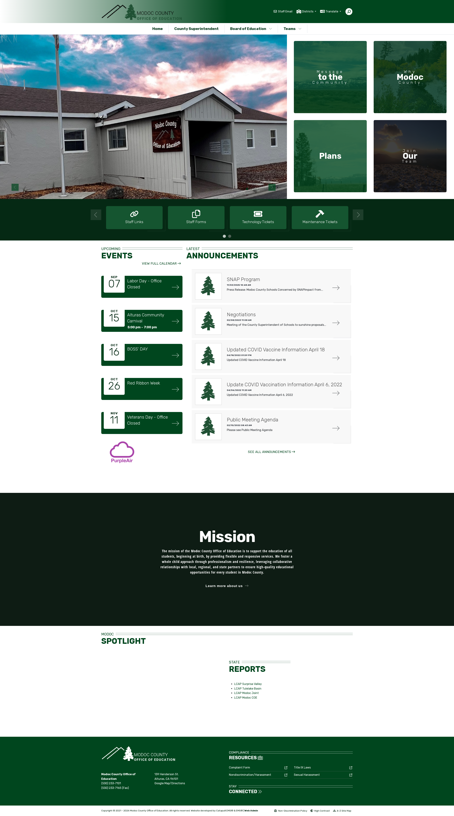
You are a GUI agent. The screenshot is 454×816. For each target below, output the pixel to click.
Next (272, 187)
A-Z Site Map (342, 811)
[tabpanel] (143, 116)
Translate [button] (332, 11)
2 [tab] (229, 236)
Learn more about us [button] (224, 586)
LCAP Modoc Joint (246, 693)
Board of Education (248, 28)
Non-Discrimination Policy (290, 811)
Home (157, 28)
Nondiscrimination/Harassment (250, 774)
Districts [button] (308, 11)
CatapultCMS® (224, 810)
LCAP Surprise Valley (248, 684)
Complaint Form (239, 767)
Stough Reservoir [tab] (240, 189)
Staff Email (285, 11)
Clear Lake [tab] (243, 189)
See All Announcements (269, 452)
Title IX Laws (302, 767)
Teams (290, 28)
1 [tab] (224, 236)
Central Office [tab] (247, 189)
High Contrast (322, 810)
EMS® (239, 810)
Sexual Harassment (307, 774)
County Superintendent (196, 28)
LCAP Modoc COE (245, 697)
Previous (15, 187)
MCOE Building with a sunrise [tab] (257, 189)
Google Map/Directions (169, 783)
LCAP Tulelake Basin (247, 688)
